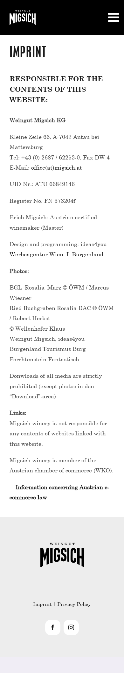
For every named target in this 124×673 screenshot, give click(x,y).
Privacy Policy (74, 604)
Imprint (42, 604)
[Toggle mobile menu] (114, 17)
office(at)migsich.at (56, 167)
